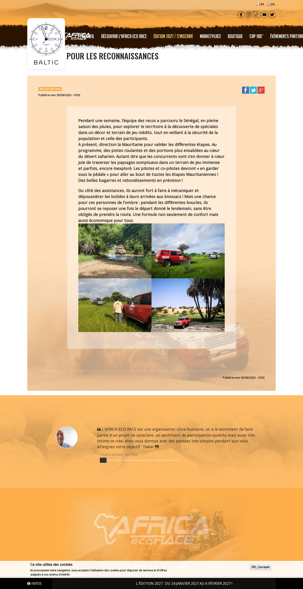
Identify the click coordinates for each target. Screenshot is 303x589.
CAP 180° (256, 36)
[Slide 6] (151, 460)
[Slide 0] (103, 460)
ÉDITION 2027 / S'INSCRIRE (173, 36)
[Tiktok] (256, 14)
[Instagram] (248, 14)
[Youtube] (264, 14)
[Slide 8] (167, 460)
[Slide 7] (159, 460)
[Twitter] (272, 14)
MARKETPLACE (210, 36)
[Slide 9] (175, 460)
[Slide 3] (127, 460)
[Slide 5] (143, 460)
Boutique (235, 36)
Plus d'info (78, 574)
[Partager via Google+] (261, 90)
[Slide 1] (111, 460)
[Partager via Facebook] (245, 90)
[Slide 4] (135, 460)
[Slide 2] (119, 460)
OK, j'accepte (261, 567)
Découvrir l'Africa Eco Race (124, 36)
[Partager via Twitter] (253, 90)
